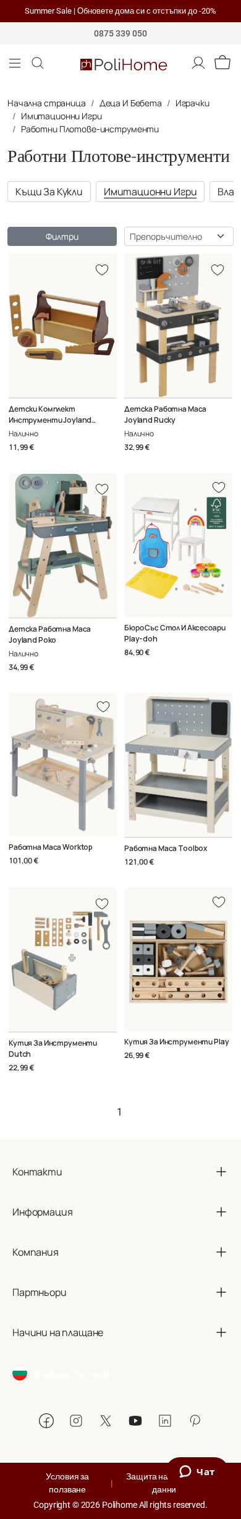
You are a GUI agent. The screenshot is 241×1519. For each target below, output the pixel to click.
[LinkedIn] (165, 1420)
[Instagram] (76, 1420)
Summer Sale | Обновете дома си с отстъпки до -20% (120, 10)
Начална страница (46, 103)
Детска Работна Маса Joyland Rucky (165, 414)
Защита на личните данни (164, 1482)
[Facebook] (46, 1420)
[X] (105, 1420)
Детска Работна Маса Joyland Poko (50, 634)
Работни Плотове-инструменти (90, 129)
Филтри (62, 236)
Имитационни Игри (61, 116)
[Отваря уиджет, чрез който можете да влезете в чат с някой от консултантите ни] (197, 1472)
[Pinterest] (194, 1420)
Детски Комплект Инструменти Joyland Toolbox (50, 420)
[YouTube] (135, 1420)
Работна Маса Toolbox (166, 848)
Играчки (192, 103)
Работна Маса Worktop (51, 847)
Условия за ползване (67, 1482)
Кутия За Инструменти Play (176, 1041)
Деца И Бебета (130, 103)
